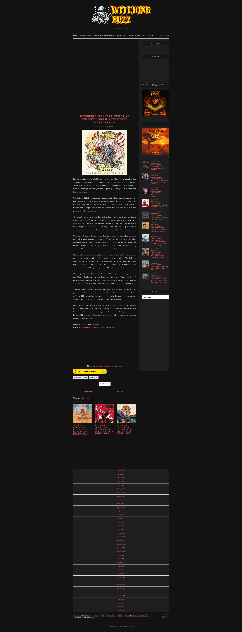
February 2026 (121, 489)
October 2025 (121, 503)
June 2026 (121, 474)
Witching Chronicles (85, 35)
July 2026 (121, 470)
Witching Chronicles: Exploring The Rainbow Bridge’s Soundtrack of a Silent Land (159, 241)
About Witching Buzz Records (82, 615)
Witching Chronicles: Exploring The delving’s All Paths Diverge (124, 429)
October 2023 (121, 592)
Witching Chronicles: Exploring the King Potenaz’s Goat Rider (159, 205)
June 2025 (121, 518)
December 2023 (121, 584)
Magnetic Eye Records (91, 327)
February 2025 (121, 533)
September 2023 (121, 595)
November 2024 (121, 544)
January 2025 (121, 536)
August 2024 (121, 555)
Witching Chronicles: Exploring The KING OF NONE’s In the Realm (159, 266)
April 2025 (121, 525)
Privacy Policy (111, 615)
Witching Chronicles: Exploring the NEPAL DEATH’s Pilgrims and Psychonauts (80, 430)
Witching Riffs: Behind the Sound (104, 35)
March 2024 (121, 573)
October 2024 (121, 548)
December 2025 (121, 496)
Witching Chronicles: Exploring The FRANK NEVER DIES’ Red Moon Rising (158, 228)
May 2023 (121, 610)
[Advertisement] (104, 55)
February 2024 (121, 577)
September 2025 (121, 507)
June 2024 (121, 562)
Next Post (120, 391)
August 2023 (121, 599)
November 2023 (121, 588)
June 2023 (121, 606)
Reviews (104, 112)
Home (75, 35)
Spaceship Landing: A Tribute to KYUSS (137, 615)
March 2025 (121, 529)
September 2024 (121, 551)
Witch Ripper (94, 377)
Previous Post (88, 391)
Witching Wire (121, 35)
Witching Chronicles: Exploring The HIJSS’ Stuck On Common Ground (158, 254)
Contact (130, 35)
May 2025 (121, 522)
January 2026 (121, 492)
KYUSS (137, 35)
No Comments (109, 126)
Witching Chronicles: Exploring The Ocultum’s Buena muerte (158, 166)
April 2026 (121, 481)
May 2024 (121, 566)
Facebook (95, 324)
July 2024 (121, 559)
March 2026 (121, 485)
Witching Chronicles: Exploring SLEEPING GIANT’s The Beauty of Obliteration (160, 278)
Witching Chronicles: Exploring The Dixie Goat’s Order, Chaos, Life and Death (159, 180)
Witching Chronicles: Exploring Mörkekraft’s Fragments (157, 193)
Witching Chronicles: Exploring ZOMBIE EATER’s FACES (159, 216)
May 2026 (121, 478)
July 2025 (121, 514)
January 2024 (121, 581)
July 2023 (121, 603)
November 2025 (121, 500)
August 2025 (121, 511)
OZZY (144, 35)
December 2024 (121, 540)
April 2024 (121, 570)
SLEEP (151, 35)
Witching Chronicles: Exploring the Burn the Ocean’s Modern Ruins (104, 429)
